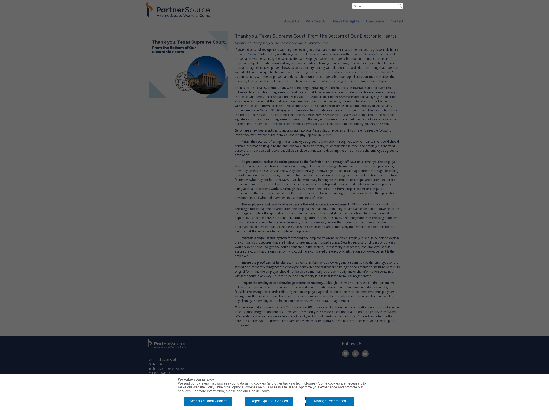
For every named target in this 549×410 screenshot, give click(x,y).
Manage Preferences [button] (330, 401)
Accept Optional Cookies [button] (208, 401)
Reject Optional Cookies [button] (269, 401)
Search (399, 6)
